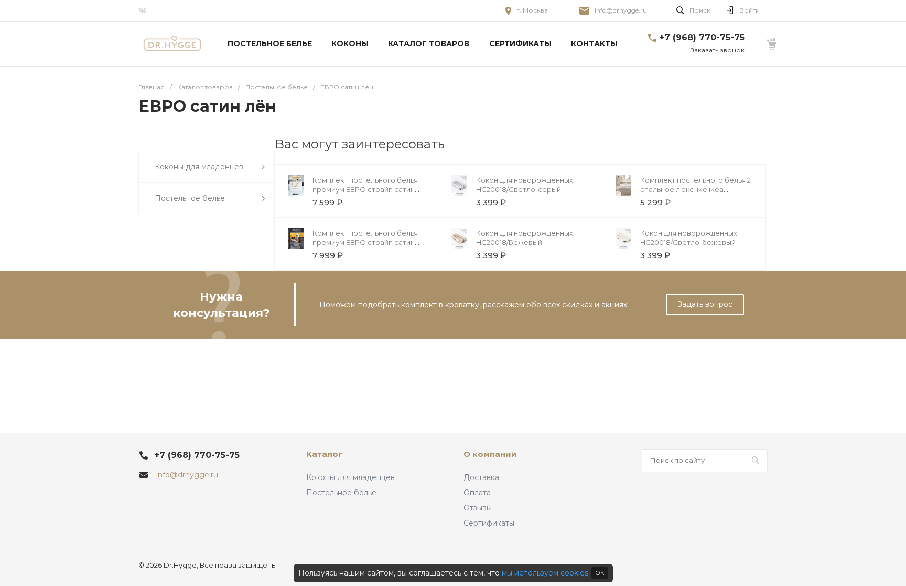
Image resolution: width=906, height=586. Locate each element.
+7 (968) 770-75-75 (702, 37)
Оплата (477, 492)
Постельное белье (341, 492)
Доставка (481, 477)
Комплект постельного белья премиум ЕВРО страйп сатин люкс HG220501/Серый (365, 242)
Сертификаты (488, 523)
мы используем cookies (545, 573)
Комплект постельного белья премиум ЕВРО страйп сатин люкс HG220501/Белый (365, 189)
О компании (490, 454)
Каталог (324, 454)
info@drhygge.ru (621, 10)
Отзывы (477, 508)
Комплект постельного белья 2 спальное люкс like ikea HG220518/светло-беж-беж (695, 189)
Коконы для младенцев (350, 477)
